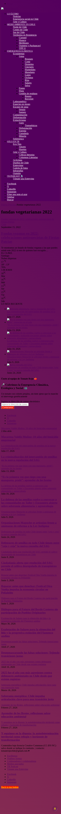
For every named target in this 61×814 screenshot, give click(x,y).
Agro (21, 123)
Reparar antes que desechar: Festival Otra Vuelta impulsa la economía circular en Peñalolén (26, 589)
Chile (3, 224)
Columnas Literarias (28, 157)
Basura (28, 96)
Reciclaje (29, 99)
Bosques (29, 59)
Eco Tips (17, 144)
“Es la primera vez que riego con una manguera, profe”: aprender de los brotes (26, 478)
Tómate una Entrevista (23, 178)
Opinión (17, 173)
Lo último (13, 14)
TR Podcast (12, 766)
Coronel (23, 37)
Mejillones (24, 43)
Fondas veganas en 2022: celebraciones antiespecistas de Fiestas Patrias (30, 237)
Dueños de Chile (21, 162)
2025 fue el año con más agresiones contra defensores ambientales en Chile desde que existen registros (26, 676)
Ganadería (24, 133)
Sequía (22, 109)
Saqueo (22, 112)
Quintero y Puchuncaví (30, 45)
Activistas (17, 160)
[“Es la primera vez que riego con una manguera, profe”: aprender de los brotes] (33, 322)
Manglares (30, 72)
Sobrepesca (18, 138)
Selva (27, 85)
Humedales (30, 69)
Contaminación (20, 115)
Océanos (29, 77)
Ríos (27, 80)
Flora (21, 91)
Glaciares (29, 67)
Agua (21, 56)
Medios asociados (15, 764)
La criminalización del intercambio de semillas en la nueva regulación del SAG (31, 312)
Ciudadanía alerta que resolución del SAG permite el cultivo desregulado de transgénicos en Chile (29, 566)
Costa (27, 61)
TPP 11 (22, 48)
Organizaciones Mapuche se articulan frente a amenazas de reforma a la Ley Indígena (33, 358)
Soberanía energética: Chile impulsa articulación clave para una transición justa (27, 697)
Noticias (17, 16)
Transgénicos (31, 125)
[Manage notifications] (55, 808)
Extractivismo (19, 120)
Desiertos (29, 64)
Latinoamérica (19, 101)
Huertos (22, 149)
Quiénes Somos (14, 758)
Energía (22, 131)
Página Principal (8, 204)
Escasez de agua (20, 107)
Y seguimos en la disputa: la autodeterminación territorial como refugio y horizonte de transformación (29, 736)
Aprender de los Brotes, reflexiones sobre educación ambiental (25, 715)
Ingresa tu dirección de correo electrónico (20, 401)
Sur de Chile (19, 32)
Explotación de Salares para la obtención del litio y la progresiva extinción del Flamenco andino (28, 632)
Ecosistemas (18, 53)
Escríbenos (12, 756)
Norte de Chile (20, 27)
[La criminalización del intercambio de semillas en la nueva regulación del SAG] (31, 309)
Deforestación (19, 117)
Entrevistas (18, 165)
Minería (22, 136)
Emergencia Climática (20, 51)
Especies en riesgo (21, 104)
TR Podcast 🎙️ (15, 176)
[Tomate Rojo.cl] (9, 8)
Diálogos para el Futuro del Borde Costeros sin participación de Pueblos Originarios (29, 611)
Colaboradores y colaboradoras (21, 761)
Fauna (22, 88)
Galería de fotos (20, 168)
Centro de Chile (20, 29)
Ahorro (22, 146)
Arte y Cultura (20, 21)
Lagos (28, 75)
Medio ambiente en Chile (21, 24)
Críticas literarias (26, 154)
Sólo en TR (13, 141)
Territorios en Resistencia (25, 35)
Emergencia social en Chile (25, 19)
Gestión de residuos (28, 93)
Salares (28, 83)
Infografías (18, 170)
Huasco (22, 40)
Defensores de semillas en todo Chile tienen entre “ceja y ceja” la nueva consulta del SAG (32, 368)
